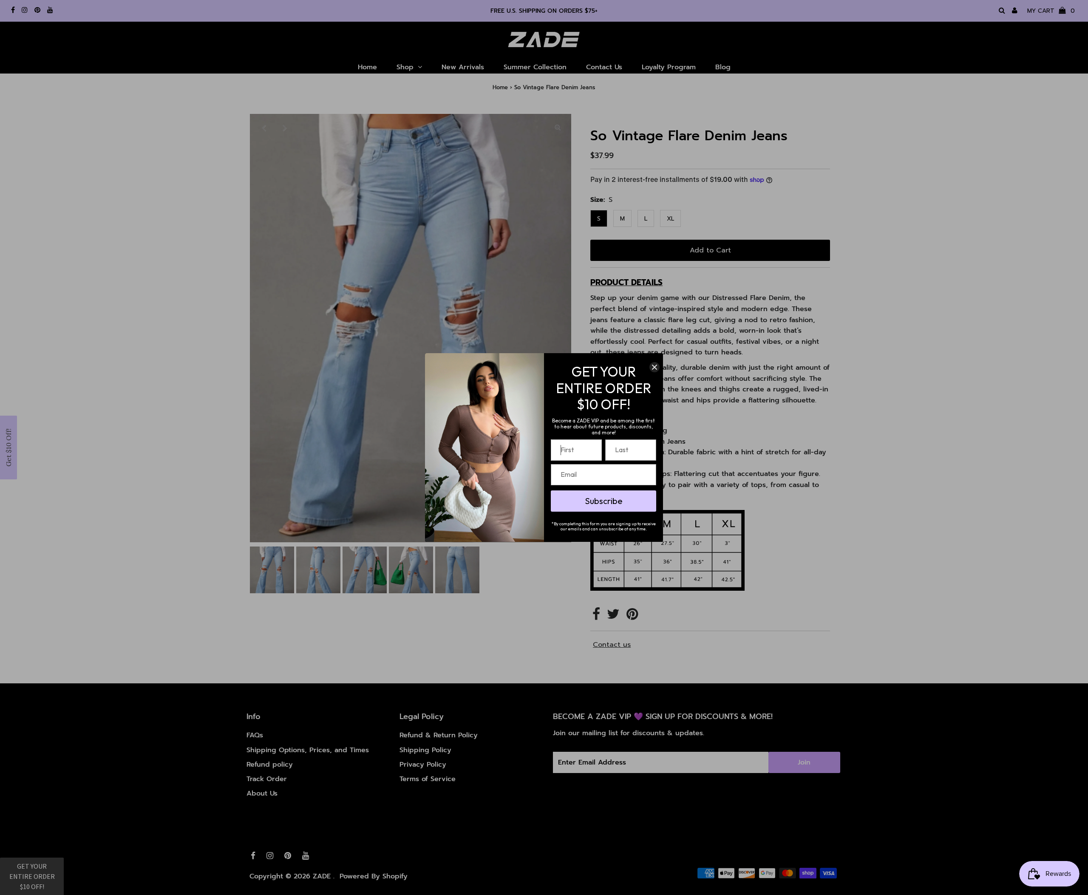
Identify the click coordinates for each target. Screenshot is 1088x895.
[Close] (654, 367)
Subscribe (604, 501)
